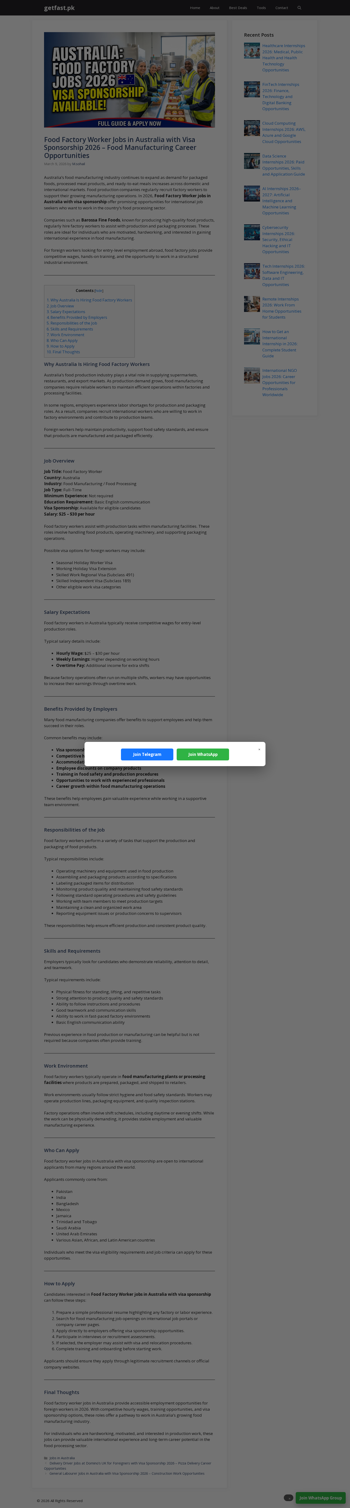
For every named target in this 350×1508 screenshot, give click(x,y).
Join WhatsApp (203, 754)
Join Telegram (147, 754)
